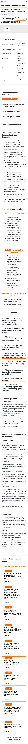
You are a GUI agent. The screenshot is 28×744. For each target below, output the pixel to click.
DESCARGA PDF (21, 19)
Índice (7, 28)
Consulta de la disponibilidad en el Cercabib (14, 566)
